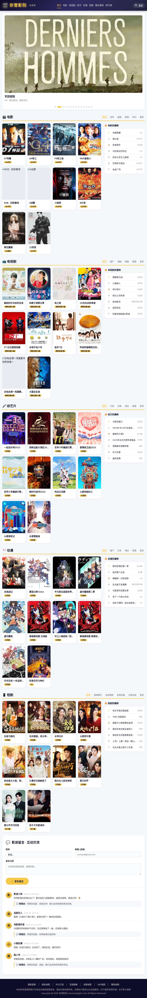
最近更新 (99, 5)
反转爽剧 (109, 695)
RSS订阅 (60, 984)
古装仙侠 (132, 695)
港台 (127, 406)
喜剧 (119, 117)
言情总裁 (121, 695)
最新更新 (32, 984)
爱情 (127, 117)
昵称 (8, 849)
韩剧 (127, 261)
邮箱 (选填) (80, 849)
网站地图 (46, 984)
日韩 (119, 406)
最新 (104, 117)
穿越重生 (98, 695)
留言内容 (10, 861)
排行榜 (109, 5)
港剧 (119, 261)
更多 (142, 117)
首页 (59, 5)
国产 (112, 261)
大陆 (112, 406)
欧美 (134, 261)
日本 (119, 550)
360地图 (101, 984)
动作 (112, 117)
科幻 (134, 117)
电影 (65, 5)
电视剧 (72, 5)
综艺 (79, 5)
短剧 (91, 5)
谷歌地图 (87, 984)
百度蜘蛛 (73, 984)
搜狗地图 (115, 984)
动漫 (85, 5)
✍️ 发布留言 (17, 881)
